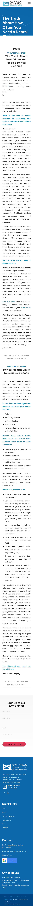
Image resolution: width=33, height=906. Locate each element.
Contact (5, 828)
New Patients (6, 820)
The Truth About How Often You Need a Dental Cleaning (16, 61)
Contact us (26, 307)
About (4, 812)
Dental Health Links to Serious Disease (16, 371)
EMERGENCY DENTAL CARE (11, 782)
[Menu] (28, 3)
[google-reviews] (9, 860)
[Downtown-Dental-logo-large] (13, 3)
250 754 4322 (7, 855)
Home (4, 809)
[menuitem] (28, 3)
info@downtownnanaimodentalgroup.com (14, 851)
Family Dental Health (16, 53)
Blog (3, 824)
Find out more (8, 302)
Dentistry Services (8, 816)
